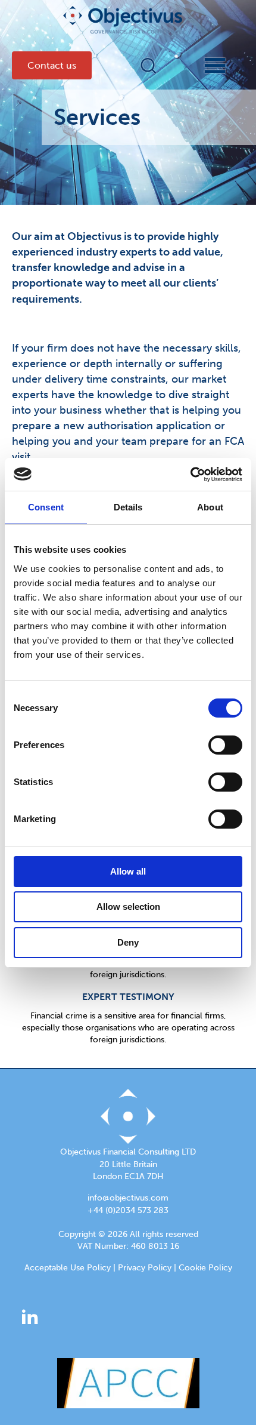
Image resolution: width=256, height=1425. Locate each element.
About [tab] (210, 507)
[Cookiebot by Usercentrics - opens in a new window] (190, 474)
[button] (147, 65)
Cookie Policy (205, 1268)
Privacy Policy (144, 1268)
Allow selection (128, 906)
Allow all (128, 871)
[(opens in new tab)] (128, 1382)
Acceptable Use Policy (67, 1268)
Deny (128, 942)
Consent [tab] (46, 507)
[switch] (225, 745)
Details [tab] (128, 507)
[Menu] (204, 65)
